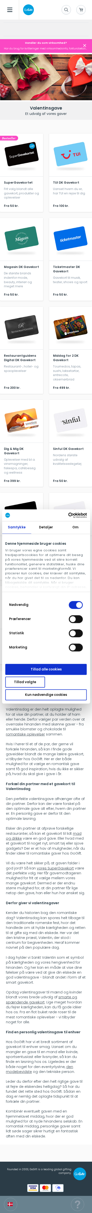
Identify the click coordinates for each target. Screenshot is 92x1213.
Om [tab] (75, 527)
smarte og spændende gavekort (41, 999)
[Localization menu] (10, 1204)
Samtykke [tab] (17, 527)
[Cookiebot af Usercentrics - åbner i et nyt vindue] (66, 515)
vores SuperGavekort (55, 868)
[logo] (27, 9)
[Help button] (77, 1204)
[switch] (76, 619)
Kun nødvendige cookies (46, 694)
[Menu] (9, 9)
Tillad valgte (25, 682)
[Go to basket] (81, 9)
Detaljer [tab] (46, 527)
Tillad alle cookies (46, 669)
